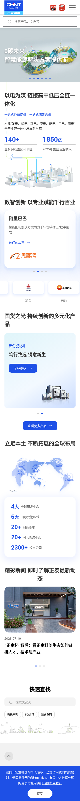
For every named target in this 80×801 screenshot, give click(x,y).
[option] (40, 55)
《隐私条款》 (52, 783)
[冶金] (16, 287)
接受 (40, 793)
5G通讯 (29, 714)
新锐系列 (12, 714)
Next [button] (75, 241)
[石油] (52, 287)
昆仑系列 (46, 714)
